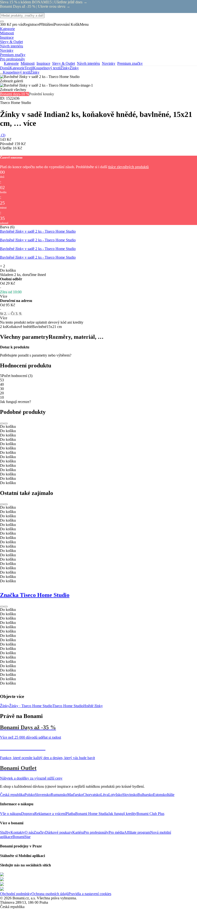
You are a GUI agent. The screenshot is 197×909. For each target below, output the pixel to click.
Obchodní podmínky (15, 894)
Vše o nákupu (10, 814)
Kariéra (78, 832)
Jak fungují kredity (122, 814)
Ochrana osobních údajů (49, 894)
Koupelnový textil (47, 68)
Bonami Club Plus (150, 814)
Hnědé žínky (93, 706)
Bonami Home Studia (91, 814)
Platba (70, 814)
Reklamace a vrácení (50, 814)
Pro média (116, 832)
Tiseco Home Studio (67, 706)
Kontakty (18, 832)
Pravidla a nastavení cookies (89, 894)
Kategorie (17, 68)
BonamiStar (21, 837)
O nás (29, 832)
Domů (5, 68)
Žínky (74, 68)
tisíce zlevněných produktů (128, 167)
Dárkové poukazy (58, 832)
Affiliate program (137, 832)
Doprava (27, 814)
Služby (5, 832)
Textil (29, 68)
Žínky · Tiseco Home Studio (30, 706)
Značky (39, 832)
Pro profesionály (96, 832)
